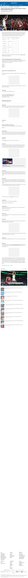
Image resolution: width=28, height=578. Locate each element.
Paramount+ (11, 556)
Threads (11, 567)
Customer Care (3, 563)
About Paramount (12, 555)
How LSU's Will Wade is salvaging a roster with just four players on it (14, 304)
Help (1, 562)
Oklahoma (4, 220)
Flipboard (11, 568)
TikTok (11, 563)
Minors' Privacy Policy (22, 555)
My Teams (20, 564)
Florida (3, 182)
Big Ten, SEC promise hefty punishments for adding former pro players (14, 308)
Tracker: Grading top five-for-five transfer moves (11, 296)
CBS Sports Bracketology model (15, 244)
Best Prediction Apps (3, 557)
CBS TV (11, 557)
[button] (1, 3)
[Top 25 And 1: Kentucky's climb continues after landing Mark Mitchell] (2, 322)
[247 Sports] (3, 571)
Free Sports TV (3, 555)
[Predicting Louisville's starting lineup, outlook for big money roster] (2, 326)
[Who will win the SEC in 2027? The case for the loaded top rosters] (2, 314)
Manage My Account (21, 562)
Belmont (8, 171)
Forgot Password (21, 565)
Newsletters (20, 563)
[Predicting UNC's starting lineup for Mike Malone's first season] (2, 318)
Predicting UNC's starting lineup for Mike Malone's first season (13, 316)
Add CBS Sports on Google (5, 13)
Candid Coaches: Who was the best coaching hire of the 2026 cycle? (14, 300)
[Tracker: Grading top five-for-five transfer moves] (2, 297)
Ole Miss (11, 196)
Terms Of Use (21, 553)
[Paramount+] (13, 571)
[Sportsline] (8, 571)
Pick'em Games (3, 553)
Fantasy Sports (3, 554)
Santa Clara (5, 140)
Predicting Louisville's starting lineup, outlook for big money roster (13, 324)
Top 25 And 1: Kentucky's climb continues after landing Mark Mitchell (14, 320)
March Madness (3, 558)
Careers (11, 554)
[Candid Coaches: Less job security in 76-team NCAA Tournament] (2, 293)
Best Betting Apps (3, 556)
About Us (11, 553)
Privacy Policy (21, 554)
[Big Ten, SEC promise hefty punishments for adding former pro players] (2, 310)
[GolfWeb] (14, 573)
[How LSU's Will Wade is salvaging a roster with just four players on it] (2, 306)
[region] (14, 278)
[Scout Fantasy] (25, 571)
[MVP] (22, 571)
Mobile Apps (2, 559)
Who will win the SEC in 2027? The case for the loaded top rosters (13, 312)
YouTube (11, 562)
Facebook (11, 565)
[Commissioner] (18, 571)
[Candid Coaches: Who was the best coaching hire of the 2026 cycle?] (2, 301)
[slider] (14, 283)
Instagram (11, 564)
